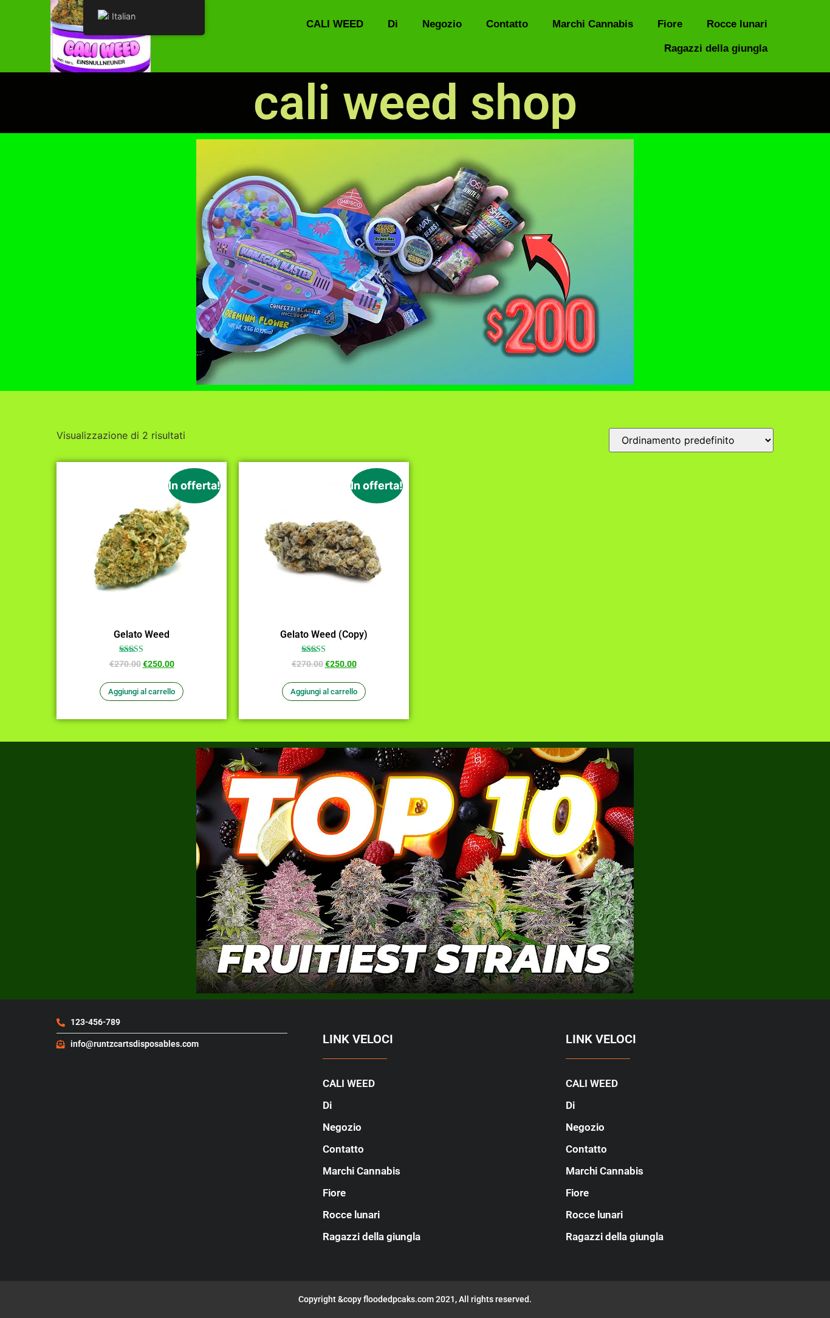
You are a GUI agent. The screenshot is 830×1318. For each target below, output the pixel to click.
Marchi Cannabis (592, 24)
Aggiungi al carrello (141, 691)
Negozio (442, 24)
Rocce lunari (737, 24)
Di (393, 24)
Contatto (507, 24)
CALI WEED (334, 24)
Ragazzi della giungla (715, 48)
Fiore (669, 24)
